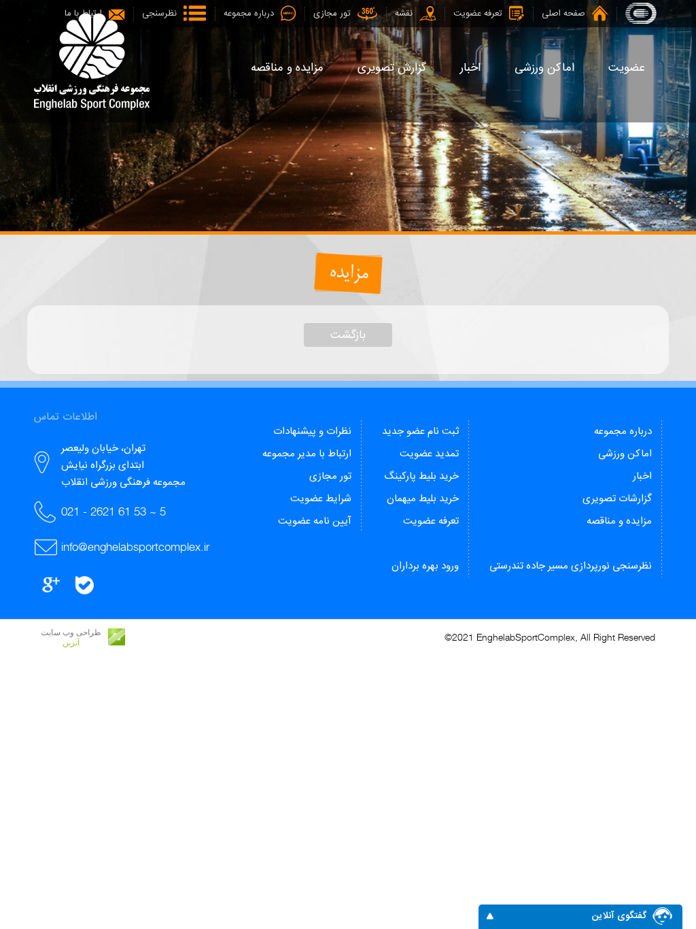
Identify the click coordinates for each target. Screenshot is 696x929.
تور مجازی (330, 476)
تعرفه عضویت (431, 521)
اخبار (642, 476)
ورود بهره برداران (425, 566)
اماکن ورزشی (625, 453)
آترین (71, 642)
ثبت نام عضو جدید (420, 431)
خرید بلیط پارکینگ (421, 476)
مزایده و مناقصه (619, 521)
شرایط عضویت (320, 498)
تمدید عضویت (429, 453)
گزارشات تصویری (617, 498)
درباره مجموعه (623, 431)
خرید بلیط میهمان (423, 498)
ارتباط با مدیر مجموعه (306, 453)
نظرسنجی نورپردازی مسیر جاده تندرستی (570, 566)
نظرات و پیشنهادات (312, 431)
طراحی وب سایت (71, 632)
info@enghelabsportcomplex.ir (135, 547)
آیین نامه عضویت (314, 521)
